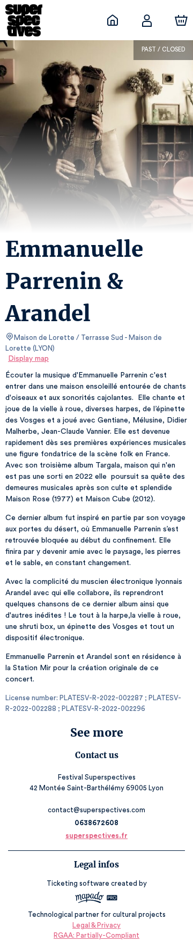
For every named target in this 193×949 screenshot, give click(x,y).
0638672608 (96, 822)
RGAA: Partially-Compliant (96, 935)
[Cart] (181, 20)
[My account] (146, 20)
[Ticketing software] (96, 898)
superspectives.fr (96, 835)
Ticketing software (78, 883)
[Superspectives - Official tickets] (112, 20)
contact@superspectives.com (96, 809)
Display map (28, 358)
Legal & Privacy (96, 925)
